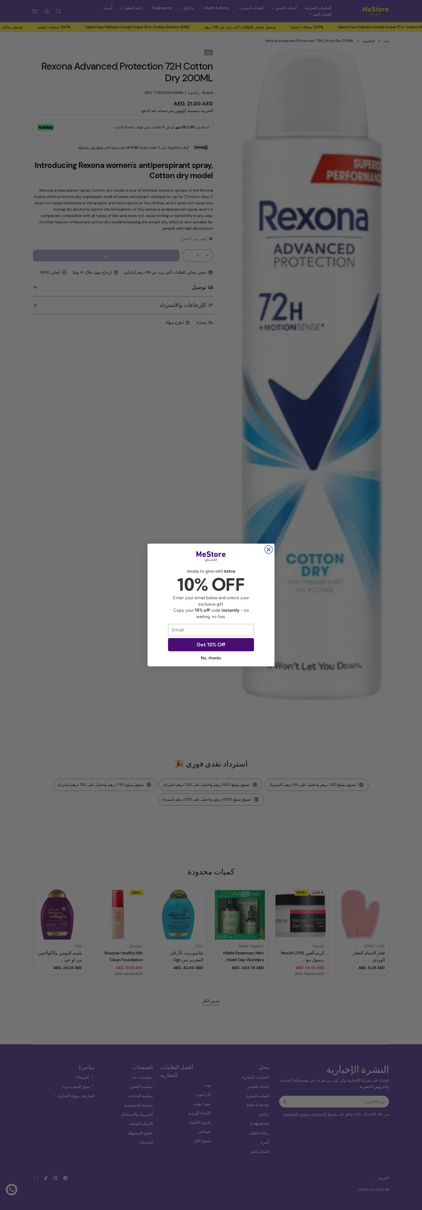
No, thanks (211, 657)
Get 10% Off (211, 644)
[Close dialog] (269, 549)
